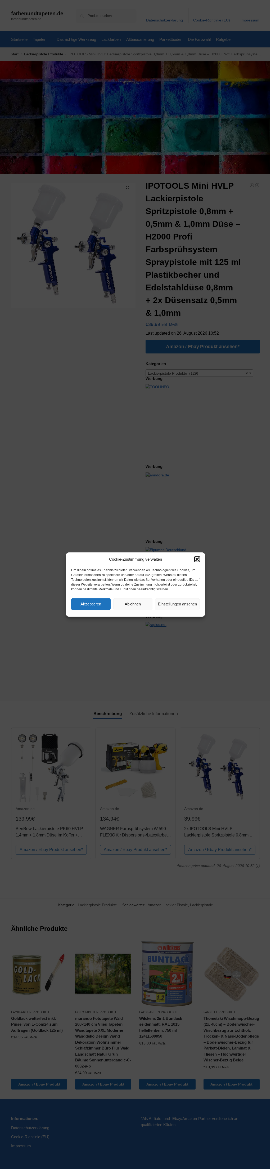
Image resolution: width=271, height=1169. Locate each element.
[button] (197, 559)
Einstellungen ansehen (177, 604)
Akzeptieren (90, 604)
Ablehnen (133, 604)
